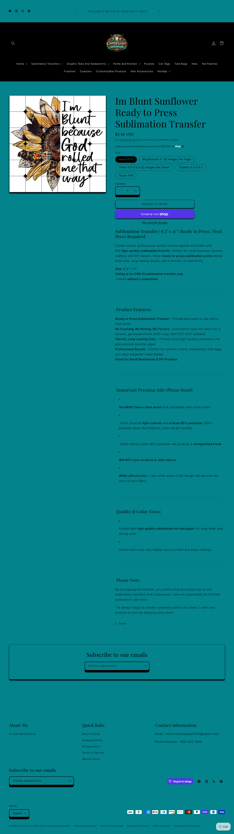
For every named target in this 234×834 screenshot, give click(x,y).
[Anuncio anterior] (75, 11)
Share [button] (122, 623)
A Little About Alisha (22, 734)
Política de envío (162, 826)
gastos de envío (129, 139)
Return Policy (91, 734)
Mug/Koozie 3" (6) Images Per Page (167, 159)
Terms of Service (93, 752)
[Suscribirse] (145, 666)
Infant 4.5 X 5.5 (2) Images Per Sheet (144, 167)
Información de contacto (187, 826)
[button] (13, 43)
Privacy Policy (91, 746)
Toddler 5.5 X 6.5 (191, 167)
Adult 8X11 (126, 159)
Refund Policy (91, 759)
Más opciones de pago (155, 222)
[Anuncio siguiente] (159, 11)
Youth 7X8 (126, 175)
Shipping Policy (92, 740)
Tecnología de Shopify (58, 826)
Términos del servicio (138, 826)
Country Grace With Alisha (32, 826)
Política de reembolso (85, 826)
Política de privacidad (111, 826)
